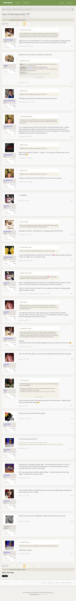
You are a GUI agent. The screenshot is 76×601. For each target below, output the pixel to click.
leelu (19, 406)
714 (14, 71)
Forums (26, 3)
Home (17, 3)
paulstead (21, 448)
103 (14, 132)
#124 (72, 136)
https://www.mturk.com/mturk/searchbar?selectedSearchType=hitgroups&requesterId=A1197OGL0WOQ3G (41, 444)
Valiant (20, 82)
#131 (72, 320)
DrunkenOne (21, 136)
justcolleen (21, 418)
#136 (72, 448)
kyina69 (20, 320)
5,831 (14, 430)
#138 (72, 495)
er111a (22, 17)
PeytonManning (22, 102)
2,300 (14, 396)
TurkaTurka (21, 234)
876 (14, 507)
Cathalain (21, 477)
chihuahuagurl (22, 46)
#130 (72, 293)
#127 (72, 200)
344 (14, 160)
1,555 (14, 212)
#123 (72, 102)
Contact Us (50, 583)
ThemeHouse (43, 594)
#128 (72, 234)
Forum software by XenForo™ (38, 592)
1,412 (14, 532)
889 (14, 106)
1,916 (14, 263)
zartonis (20, 200)
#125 (72, 158)
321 (14, 481)
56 (34, 23)
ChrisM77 (7, 526)
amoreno (20, 495)
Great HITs (12, 17)
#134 (72, 406)
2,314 (14, 237)
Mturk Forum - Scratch (11, 583)
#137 (72, 477)
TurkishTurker (22, 260)
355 (14, 46)
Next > (38, 23)
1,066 (14, 455)
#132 (72, 346)
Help (57, 583)
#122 (72, 82)
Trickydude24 (22, 158)
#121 (72, 46)
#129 (72, 260)
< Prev (11, 23)
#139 (72, 521)
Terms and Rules (65, 583)
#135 (72, 418)
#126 (72, 181)
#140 (71, 553)
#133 (72, 359)
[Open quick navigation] (72, 9)
